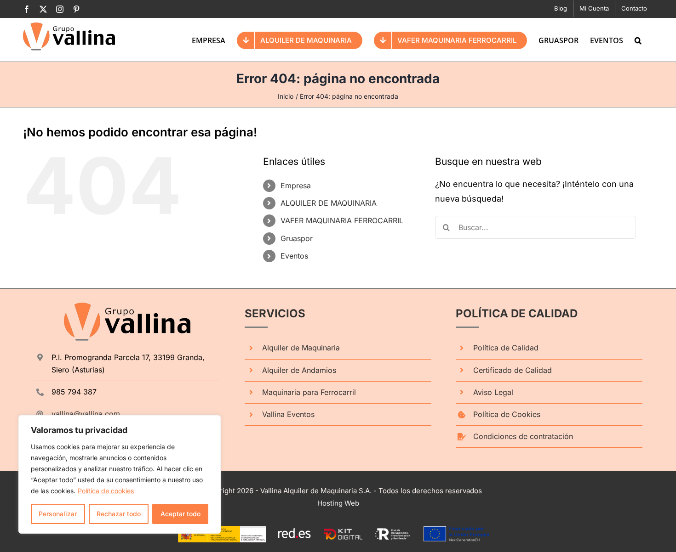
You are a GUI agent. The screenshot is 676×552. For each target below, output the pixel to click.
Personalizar (58, 514)
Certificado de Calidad (512, 370)
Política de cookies (106, 491)
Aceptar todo (180, 514)
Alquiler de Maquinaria (301, 347)
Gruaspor (297, 238)
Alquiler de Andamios (299, 370)
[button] (638, 39)
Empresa (296, 185)
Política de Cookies (506, 414)
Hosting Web (338, 503)
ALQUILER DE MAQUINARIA (329, 203)
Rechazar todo (119, 514)
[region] (119, 474)
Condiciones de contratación (523, 436)
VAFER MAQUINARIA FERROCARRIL (342, 220)
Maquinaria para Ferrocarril (309, 392)
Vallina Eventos (288, 414)
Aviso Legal (493, 392)
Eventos (294, 255)
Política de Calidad (506, 347)
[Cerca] (211, 422)
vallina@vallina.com (86, 413)
